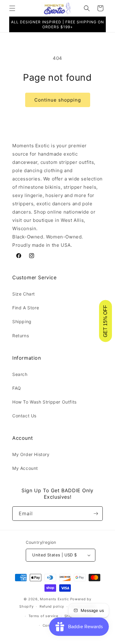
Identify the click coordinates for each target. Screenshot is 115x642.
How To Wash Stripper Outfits (44, 401)
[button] (12, 8)
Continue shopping (57, 100)
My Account (25, 468)
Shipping (22, 321)
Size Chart (23, 293)
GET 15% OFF (105, 321)
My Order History (31, 454)
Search (20, 374)
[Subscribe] (95, 513)
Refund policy (52, 606)
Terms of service (43, 616)
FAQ (16, 388)
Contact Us (24, 415)
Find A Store (25, 307)
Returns (20, 335)
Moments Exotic (54, 599)
